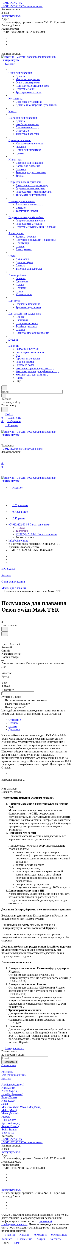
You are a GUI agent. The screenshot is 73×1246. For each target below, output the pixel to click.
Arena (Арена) (9, 1090)
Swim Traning (9, 1129)
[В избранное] (4, 629)
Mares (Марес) (9, 1113)
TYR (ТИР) (8, 1132)
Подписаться (10, 1062)
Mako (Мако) (9, 1110)
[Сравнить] (4, 633)
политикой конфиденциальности (26, 1223)
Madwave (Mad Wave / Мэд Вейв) (21, 1107)
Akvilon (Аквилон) (12, 1084)
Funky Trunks (9, 1097)
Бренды (6, 1078)
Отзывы (13, 722)
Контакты (7, 1071)
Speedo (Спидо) (10, 1123)
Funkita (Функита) (12, 1094)
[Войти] (3, 459)
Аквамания (8, 1087)
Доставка (14, 729)
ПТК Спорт (8, 1119)
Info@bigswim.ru (11, 15)
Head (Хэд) (8, 1100)
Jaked (4, 1103)
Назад (21, 527)
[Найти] (4, 409)
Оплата (13, 726)
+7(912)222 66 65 (11, 2)
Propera (5, 1116)
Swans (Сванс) (10, 1126)
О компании (8, 1065)
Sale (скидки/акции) (13, 1074)
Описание (15, 719)
